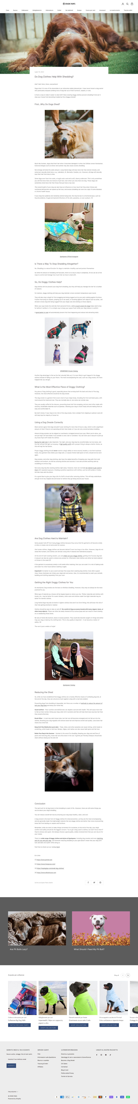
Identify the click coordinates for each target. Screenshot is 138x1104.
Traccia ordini (128, 10)
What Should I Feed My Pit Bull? (89, 949)
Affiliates (40, 1067)
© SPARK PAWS (12, 1096)
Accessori (102, 10)
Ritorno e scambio (43, 1060)
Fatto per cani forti (19, 1025)
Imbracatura (49, 10)
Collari (59, 10)
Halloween (25, 10)
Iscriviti (11, 1065)
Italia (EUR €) (12, 1091)
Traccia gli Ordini (43, 1063)
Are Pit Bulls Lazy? (19, 949)
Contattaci (64, 1067)
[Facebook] (96, 1055)
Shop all (116, 975)
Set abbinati (69, 10)
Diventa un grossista (67, 1054)
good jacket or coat (42, 312)
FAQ (39, 1054)
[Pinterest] (105, 1055)
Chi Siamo (64, 1063)
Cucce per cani (90, 10)
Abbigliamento (37, 10)
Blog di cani (64, 1070)
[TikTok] (110, 1055)
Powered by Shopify (14, 1098)
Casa (7, 10)
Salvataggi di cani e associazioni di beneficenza (76, 1057)
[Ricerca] (127, 4)
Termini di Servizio (67, 1076)
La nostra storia (115, 10)
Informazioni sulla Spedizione (47, 1057)
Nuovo (15, 10)
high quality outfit (65, 444)
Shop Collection (48, 1028)
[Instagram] (101, 1055)
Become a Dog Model (68, 1060)
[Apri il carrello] (132, 4)
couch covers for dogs (83, 306)
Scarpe (79, 10)
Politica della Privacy (67, 1073)
